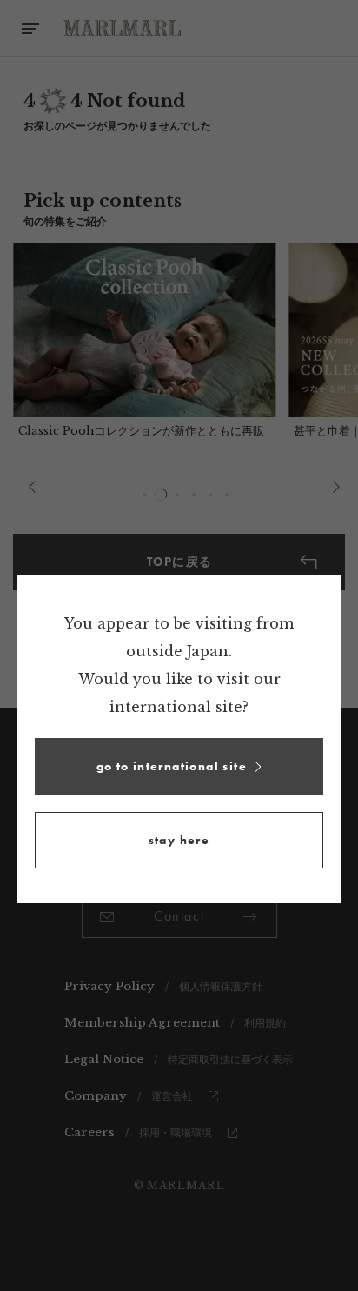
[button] (179, 766)
